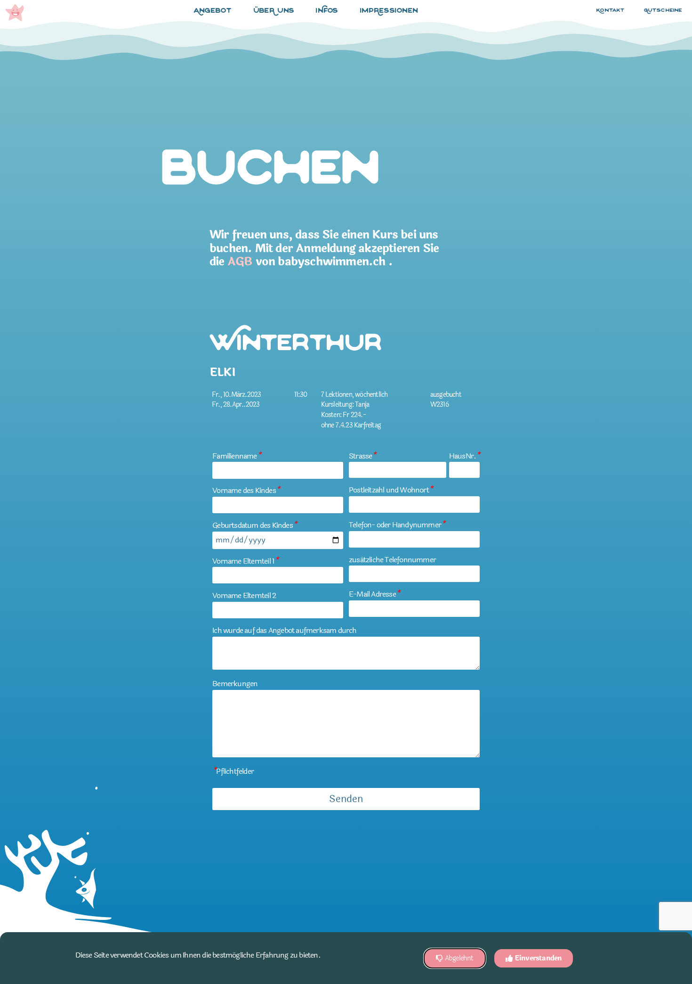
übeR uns (274, 11)
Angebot (213, 11)
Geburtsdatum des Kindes (254, 525)
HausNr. (464, 456)
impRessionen (389, 11)
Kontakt (610, 10)
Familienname (236, 456)
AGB (240, 262)
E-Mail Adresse (374, 594)
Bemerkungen (234, 683)
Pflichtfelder (233, 771)
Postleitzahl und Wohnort (391, 490)
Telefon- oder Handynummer (397, 525)
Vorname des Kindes (246, 490)
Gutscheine (663, 10)
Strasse (362, 456)
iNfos (327, 11)
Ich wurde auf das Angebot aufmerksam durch (284, 630)
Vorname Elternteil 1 (245, 561)
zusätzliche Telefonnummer (392, 560)
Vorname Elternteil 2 (244, 595)
